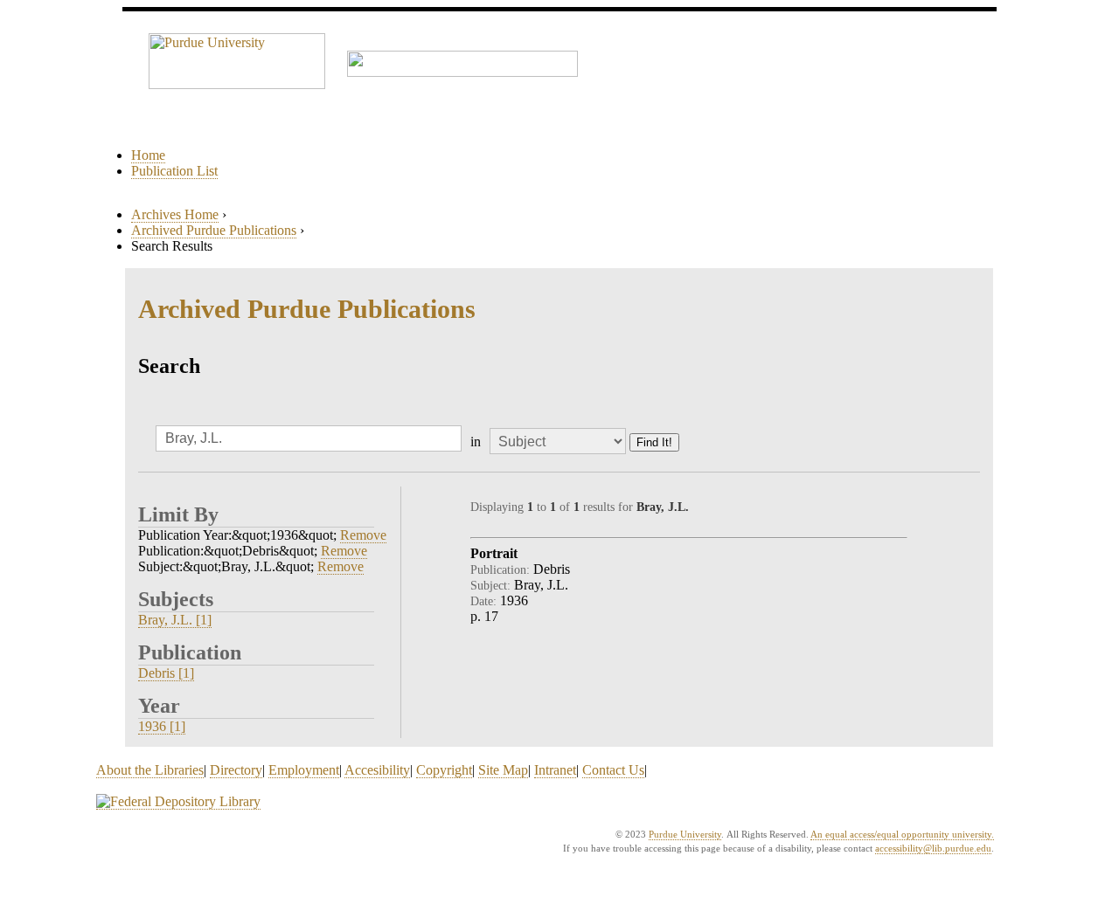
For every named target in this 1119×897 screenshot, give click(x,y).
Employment (303, 769)
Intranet (555, 769)
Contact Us (613, 769)
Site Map (503, 769)
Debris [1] (166, 673)
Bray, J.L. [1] (175, 619)
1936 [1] (161, 726)
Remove (363, 535)
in (475, 441)
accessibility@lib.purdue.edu (933, 848)
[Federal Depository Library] (178, 802)
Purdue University (685, 834)
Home (148, 155)
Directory (236, 769)
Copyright (444, 769)
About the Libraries (150, 769)
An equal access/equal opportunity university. (902, 834)
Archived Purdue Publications (213, 230)
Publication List (174, 170)
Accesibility (377, 769)
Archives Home (175, 214)
